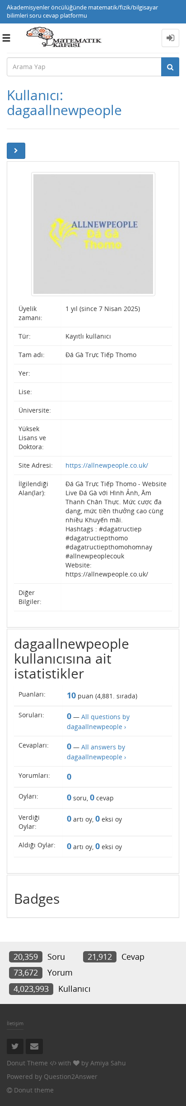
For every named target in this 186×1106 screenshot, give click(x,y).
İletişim (15, 1023)
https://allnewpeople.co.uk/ (106, 465)
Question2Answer (71, 1076)
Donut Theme (27, 1063)
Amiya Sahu (108, 1063)
